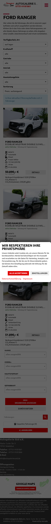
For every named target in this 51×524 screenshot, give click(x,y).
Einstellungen (39, 273)
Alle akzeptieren (18, 273)
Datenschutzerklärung (11, 279)
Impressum (27, 279)
